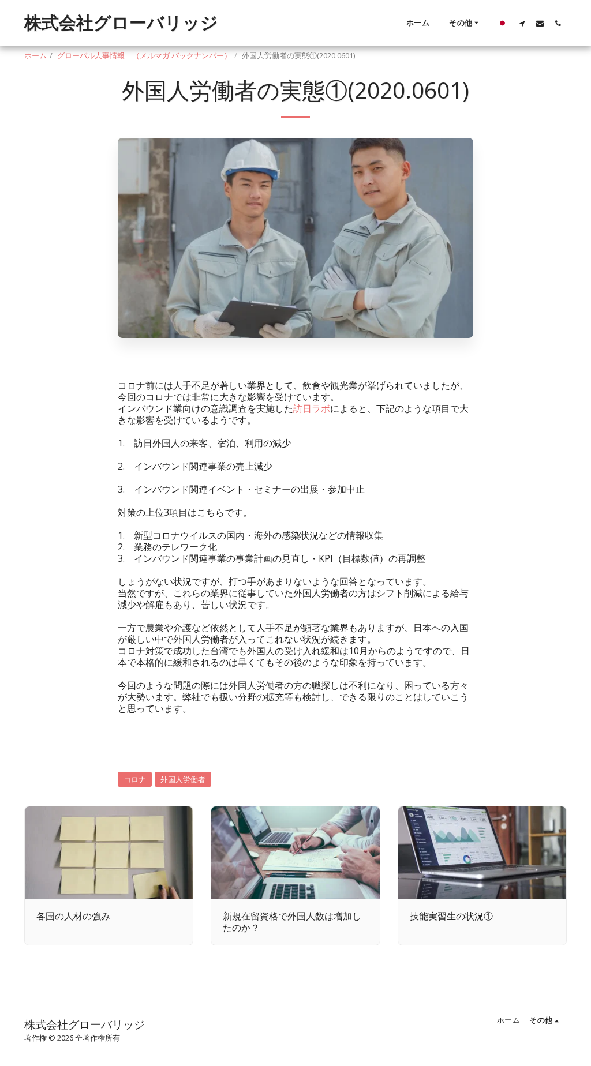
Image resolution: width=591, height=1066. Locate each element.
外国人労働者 (182, 779)
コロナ (135, 779)
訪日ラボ (311, 408)
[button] (522, 23)
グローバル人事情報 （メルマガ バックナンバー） (144, 55)
